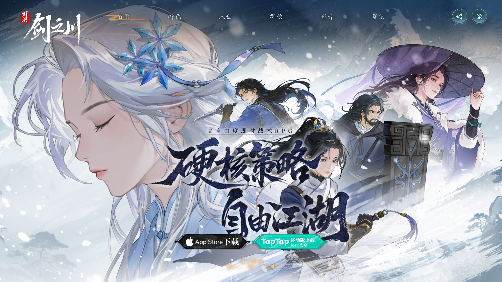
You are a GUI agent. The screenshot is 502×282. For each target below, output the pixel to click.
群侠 (276, 16)
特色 (175, 16)
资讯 (378, 16)
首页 (124, 16)
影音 (327, 16)
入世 (225, 16)
